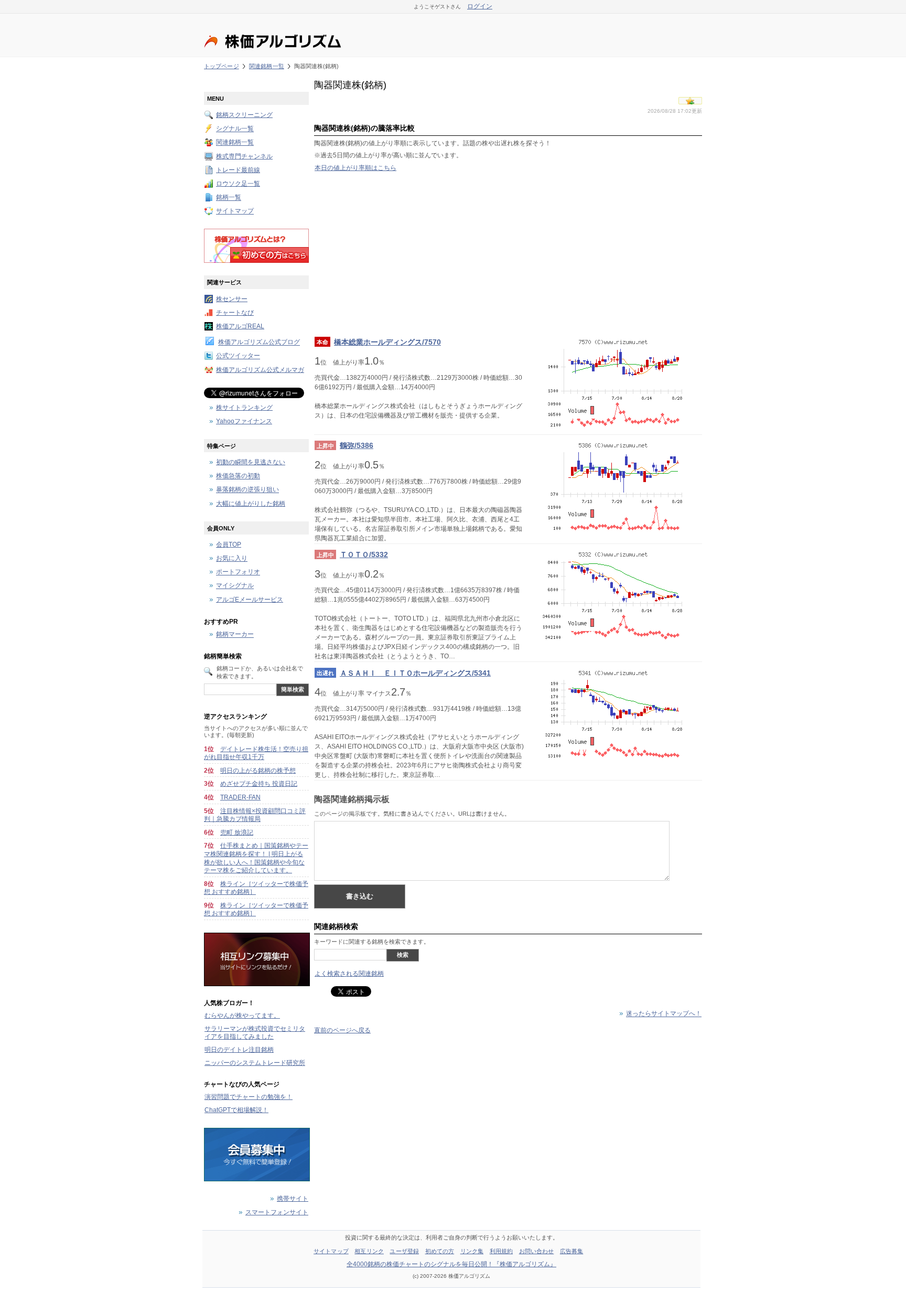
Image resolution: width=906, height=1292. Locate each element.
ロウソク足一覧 (238, 183)
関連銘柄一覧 (266, 66)
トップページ (221, 66)
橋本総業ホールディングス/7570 (387, 342)
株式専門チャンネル (244, 156)
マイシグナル (235, 586)
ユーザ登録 (404, 1251)
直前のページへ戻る (342, 1030)
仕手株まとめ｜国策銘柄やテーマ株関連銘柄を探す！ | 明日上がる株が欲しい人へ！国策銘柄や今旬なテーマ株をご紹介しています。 (256, 858)
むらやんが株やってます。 (242, 1015)
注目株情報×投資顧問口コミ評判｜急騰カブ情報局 (255, 815)
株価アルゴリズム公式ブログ (259, 342)
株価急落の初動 (238, 476)
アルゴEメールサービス (249, 599)
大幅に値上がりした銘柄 (250, 503)
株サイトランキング (244, 407)
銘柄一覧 (228, 197)
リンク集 (471, 1251)
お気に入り (231, 558)
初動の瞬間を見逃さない (250, 462)
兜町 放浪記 (236, 832)
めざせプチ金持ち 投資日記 (258, 783)
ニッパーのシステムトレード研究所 (254, 1062)
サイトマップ (235, 211)
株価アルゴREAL (240, 326)
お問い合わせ (536, 1251)
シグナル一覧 (235, 129)
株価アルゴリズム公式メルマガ (260, 369)
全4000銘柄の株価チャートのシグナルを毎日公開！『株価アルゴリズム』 (451, 1264)
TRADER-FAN (240, 797)
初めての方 (440, 1251)
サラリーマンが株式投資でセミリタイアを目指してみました (254, 1033)
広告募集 (571, 1251)
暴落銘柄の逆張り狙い (247, 490)
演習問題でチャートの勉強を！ (248, 1097)
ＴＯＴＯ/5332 (364, 554)
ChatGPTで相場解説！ (236, 1110)
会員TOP (228, 544)
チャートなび (235, 312)
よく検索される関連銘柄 (349, 973)
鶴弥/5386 (356, 445)
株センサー (231, 299)
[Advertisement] (508, 253)
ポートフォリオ (238, 572)
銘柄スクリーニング (244, 115)
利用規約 (501, 1251)
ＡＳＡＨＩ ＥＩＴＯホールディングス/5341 (415, 673)
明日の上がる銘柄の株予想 (258, 770)
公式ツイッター (238, 356)
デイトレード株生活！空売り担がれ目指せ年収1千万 (256, 753)
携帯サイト (292, 1198)
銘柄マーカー (235, 634)
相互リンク (369, 1251)
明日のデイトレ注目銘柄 (239, 1049)
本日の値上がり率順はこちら (355, 168)
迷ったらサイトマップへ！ (664, 1014)
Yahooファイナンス (244, 421)
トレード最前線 (238, 170)
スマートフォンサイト (276, 1212)
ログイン (479, 6)
